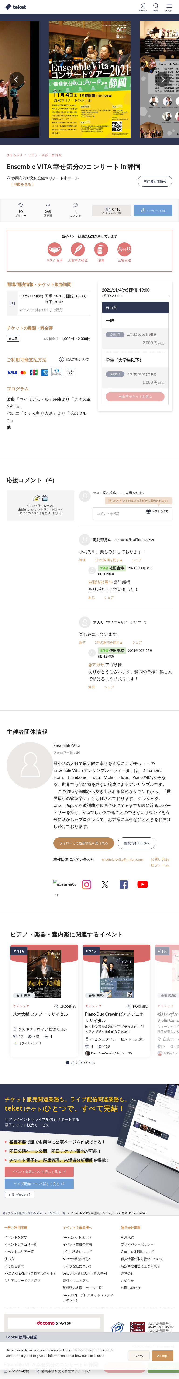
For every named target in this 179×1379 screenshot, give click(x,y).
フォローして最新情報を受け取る (83, 843)
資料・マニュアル (76, 1280)
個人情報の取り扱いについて (142, 1259)
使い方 (9, 1259)
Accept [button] (163, 1356)
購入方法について (77, 359)
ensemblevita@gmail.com (122, 859)
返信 (82, 560)
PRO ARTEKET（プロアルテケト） (30, 1273)
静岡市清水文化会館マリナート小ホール (70, 1371)
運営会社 (127, 1273)
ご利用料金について (77, 1252)
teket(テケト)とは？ (77, 1237)
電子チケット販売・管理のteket (22, 1213)
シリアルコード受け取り (22, 1280)
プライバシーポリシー (137, 1244)
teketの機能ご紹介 (76, 1259)
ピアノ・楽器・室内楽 (45, 155)
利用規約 (127, 1237)
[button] (67, 1062)
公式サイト (65, 886)
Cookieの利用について (137, 1252)
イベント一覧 (56, 1213)
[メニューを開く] (169, 7)
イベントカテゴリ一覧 (20, 1244)
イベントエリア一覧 (19, 1252)
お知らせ (127, 1280)
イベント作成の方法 (77, 1244)
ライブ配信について (77, 1266)
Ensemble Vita (66, 745)
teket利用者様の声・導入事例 (85, 1273)
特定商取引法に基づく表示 (140, 1266)
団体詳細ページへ (137, 843)
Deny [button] (139, 1356)
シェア (137, 560)
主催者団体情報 (155, 181)
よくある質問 (14, 1266)
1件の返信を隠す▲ (109, 560)
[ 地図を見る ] (22, 184)
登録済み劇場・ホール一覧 (82, 1288)
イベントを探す (15, 1237)
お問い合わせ (131, 1288)
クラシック (15, 155)
